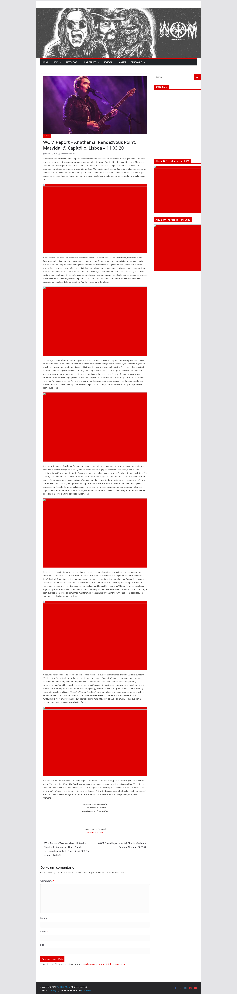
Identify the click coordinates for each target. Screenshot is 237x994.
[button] (59, 62)
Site (42, 944)
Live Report (90, 62)
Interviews (71, 62)
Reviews (108, 62)
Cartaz (122, 62)
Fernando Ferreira (67, 154)
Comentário (47, 880)
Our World (136, 62)
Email (44, 931)
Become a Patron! (95, 832)
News (55, 62)
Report (47, 136)
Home (45, 62)
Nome (44, 918)
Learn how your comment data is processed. (103, 964)
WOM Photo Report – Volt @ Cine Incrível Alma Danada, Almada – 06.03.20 (122, 845)
